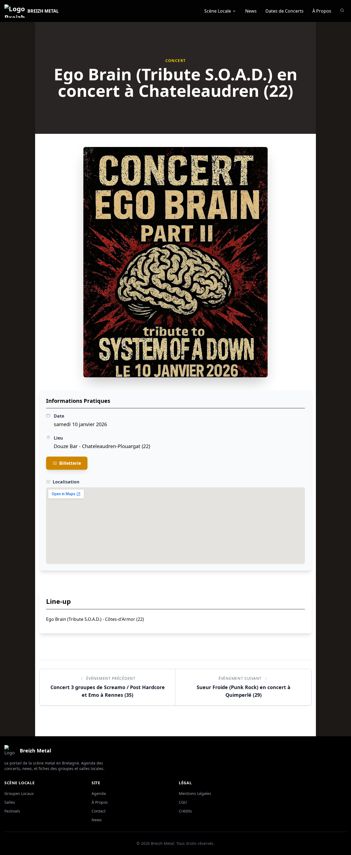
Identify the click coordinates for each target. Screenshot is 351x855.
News (251, 11)
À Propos (321, 11)
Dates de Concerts (284, 11)
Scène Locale (217, 11)
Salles (9, 802)
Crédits (185, 811)
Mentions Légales (195, 793)
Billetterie (70, 463)
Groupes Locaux (19, 793)
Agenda (99, 793)
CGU (183, 802)
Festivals (12, 811)
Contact (99, 811)
